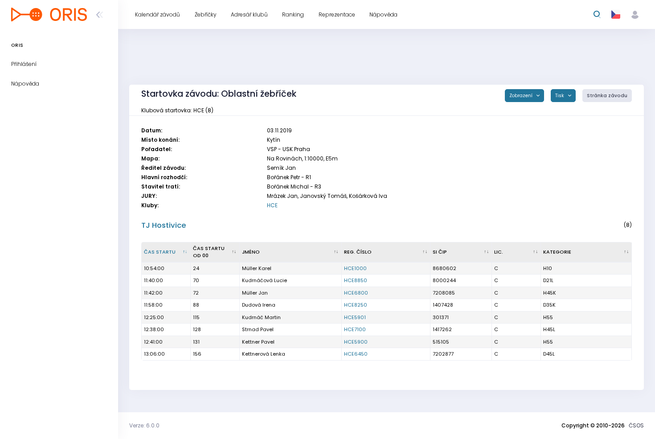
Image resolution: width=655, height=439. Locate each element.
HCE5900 (356, 341)
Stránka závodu (607, 95)
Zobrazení (521, 95)
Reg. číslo (358, 251)
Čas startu (160, 251)
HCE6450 (356, 353)
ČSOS (636, 425)
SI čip (440, 251)
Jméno (251, 251)
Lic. (498, 251)
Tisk (560, 95)
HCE (272, 205)
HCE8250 (355, 304)
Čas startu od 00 (209, 252)
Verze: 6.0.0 (144, 425)
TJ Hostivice (163, 225)
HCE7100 (355, 329)
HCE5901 (355, 317)
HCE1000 (355, 268)
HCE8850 (355, 280)
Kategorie (557, 251)
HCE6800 (356, 292)
